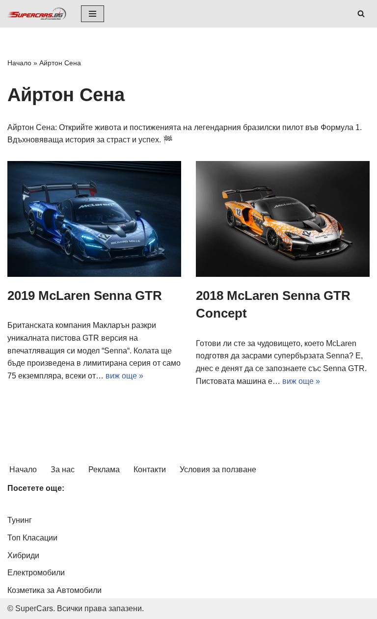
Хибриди (23, 555)
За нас (63, 469)
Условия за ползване (218, 469)
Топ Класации (32, 538)
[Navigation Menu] (92, 13)
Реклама (104, 469)
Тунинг (19, 520)
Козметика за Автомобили (54, 590)
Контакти (150, 469)
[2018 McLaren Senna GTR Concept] (283, 219)
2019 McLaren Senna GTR (84, 295)
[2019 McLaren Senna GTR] (94, 219)
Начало (19, 63)
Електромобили (36, 572)
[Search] (361, 13)
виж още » (124, 376)
